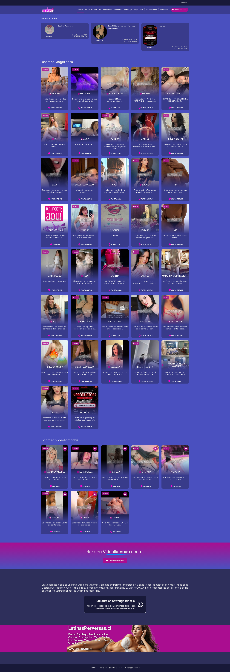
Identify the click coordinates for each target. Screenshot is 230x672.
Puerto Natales (105, 9)
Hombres (164, 9)
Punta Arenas (91, 9)
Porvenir (117, 9)
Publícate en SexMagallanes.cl (115, 601)
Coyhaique (138, 9)
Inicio (80, 9)
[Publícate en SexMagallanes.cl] (140, 604)
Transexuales (151, 9)
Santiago (128, 9)
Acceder (184, 3)
